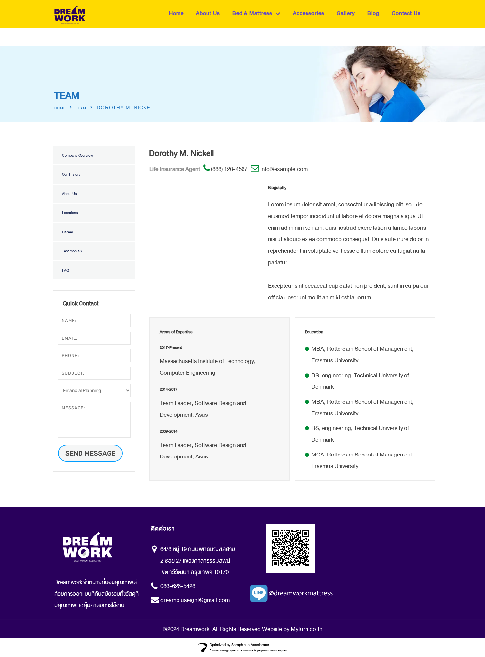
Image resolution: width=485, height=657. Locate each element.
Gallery (346, 13)
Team (81, 108)
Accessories (308, 13)
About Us (208, 13)
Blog (373, 13)
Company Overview (77, 155)
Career (67, 232)
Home (176, 13)
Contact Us (406, 13)
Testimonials (72, 251)
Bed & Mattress (252, 13)
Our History (71, 174)
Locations (70, 213)
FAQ (65, 270)
